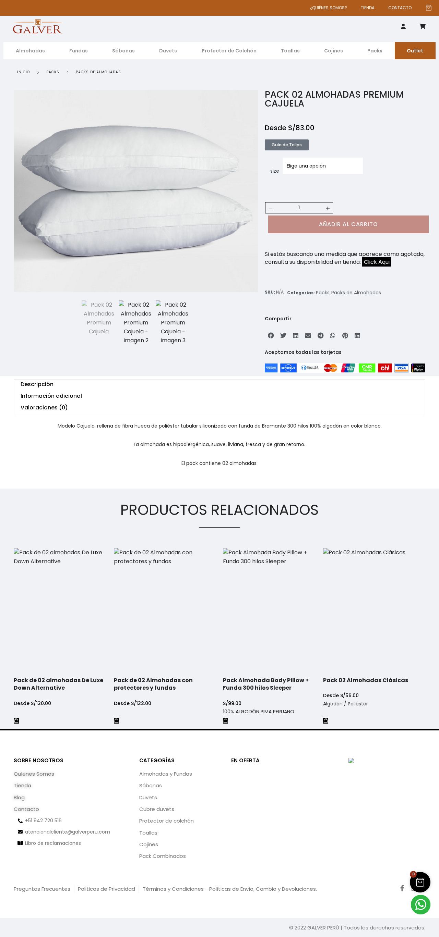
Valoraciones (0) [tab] (44, 407)
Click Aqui (377, 262)
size (274, 171)
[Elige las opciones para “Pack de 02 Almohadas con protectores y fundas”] (116, 721)
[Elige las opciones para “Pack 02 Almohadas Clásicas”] (325, 721)
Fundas (78, 50)
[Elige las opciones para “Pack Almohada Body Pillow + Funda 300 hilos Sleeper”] (225, 721)
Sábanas (123, 50)
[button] (271, 335)
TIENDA (368, 8)
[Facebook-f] (402, 888)
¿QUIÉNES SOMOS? (328, 8)
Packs (374, 50)
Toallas (290, 50)
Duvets (168, 50)
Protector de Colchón (229, 50)
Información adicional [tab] (51, 396)
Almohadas (30, 50)
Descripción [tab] (37, 384)
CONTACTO (400, 8)
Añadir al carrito (348, 224)
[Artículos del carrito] (428, 8)
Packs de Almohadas (98, 72)
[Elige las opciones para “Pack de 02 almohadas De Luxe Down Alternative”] (16, 721)
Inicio (23, 72)
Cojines (333, 50)
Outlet (415, 50)
